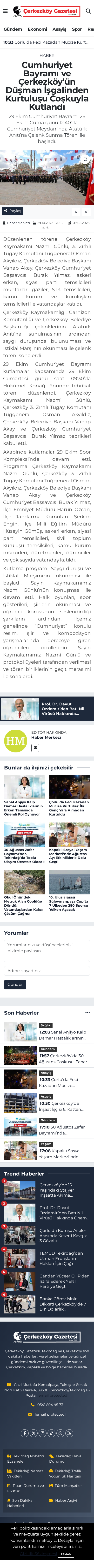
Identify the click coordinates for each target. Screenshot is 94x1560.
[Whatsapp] (60, 1433)
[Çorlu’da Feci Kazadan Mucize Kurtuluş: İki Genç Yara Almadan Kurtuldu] (69, 786)
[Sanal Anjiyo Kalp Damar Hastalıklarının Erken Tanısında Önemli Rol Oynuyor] (24, 786)
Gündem (13, 29)
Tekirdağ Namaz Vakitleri (25, 1473)
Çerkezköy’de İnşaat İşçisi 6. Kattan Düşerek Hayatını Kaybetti (60, 1107)
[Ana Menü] (5, 11)
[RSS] (69, 1433)
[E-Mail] (35, 748)
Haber (47, 55)
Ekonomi (37, 29)
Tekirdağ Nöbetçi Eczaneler (25, 1459)
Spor (77, 29)
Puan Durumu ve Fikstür (25, 1488)
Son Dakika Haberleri (20, 1503)
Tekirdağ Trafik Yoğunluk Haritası (65, 1473)
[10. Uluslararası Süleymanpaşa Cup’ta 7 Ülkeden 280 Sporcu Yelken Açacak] (69, 882)
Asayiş (59, 29)
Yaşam (46, 1144)
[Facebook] (25, 1433)
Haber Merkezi (18, 223)
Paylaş (15, 211)
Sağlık (46, 1025)
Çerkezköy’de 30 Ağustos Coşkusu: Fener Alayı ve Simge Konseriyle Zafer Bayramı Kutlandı (64, 1059)
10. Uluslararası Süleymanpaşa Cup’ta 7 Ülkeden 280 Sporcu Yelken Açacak (68, 903)
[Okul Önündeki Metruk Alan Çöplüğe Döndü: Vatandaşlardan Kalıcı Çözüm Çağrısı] (24, 882)
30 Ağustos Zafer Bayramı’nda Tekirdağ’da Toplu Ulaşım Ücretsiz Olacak (24, 856)
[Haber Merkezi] (15, 740)
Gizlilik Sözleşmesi (38, 1553)
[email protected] (52, 1395)
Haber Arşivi (66, 1500)
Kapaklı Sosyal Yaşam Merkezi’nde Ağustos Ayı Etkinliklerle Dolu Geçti (68, 856)
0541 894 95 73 (50, 1405)
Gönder (15, 984)
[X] (34, 1433)
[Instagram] (43, 1433)
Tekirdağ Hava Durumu (65, 1459)
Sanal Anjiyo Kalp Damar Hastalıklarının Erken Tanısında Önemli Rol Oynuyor (23, 808)
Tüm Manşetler (68, 1485)
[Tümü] (87, 1012)
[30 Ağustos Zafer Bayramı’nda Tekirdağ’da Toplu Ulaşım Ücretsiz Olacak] (24, 834)
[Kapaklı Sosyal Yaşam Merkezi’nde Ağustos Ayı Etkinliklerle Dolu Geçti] (69, 834)
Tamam (66, 1554)
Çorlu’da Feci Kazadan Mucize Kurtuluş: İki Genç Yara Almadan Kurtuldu (47, 42)
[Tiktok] (51, 1433)
